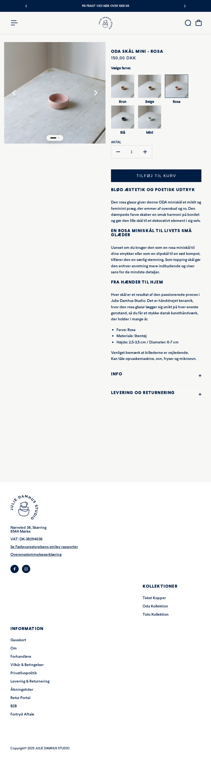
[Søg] (188, 23)
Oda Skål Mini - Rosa (137, 51)
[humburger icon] (14, 23)
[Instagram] (26, 569)
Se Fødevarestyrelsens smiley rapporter (44, 546)
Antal (116, 142)
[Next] (184, 6)
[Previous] (26, 6)
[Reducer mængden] (118, 152)
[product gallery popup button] (95, 56)
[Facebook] (14, 569)
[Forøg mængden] (145, 152)
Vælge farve (121, 68)
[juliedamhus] (105, 23)
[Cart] (199, 23)
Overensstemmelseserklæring (36, 554)
